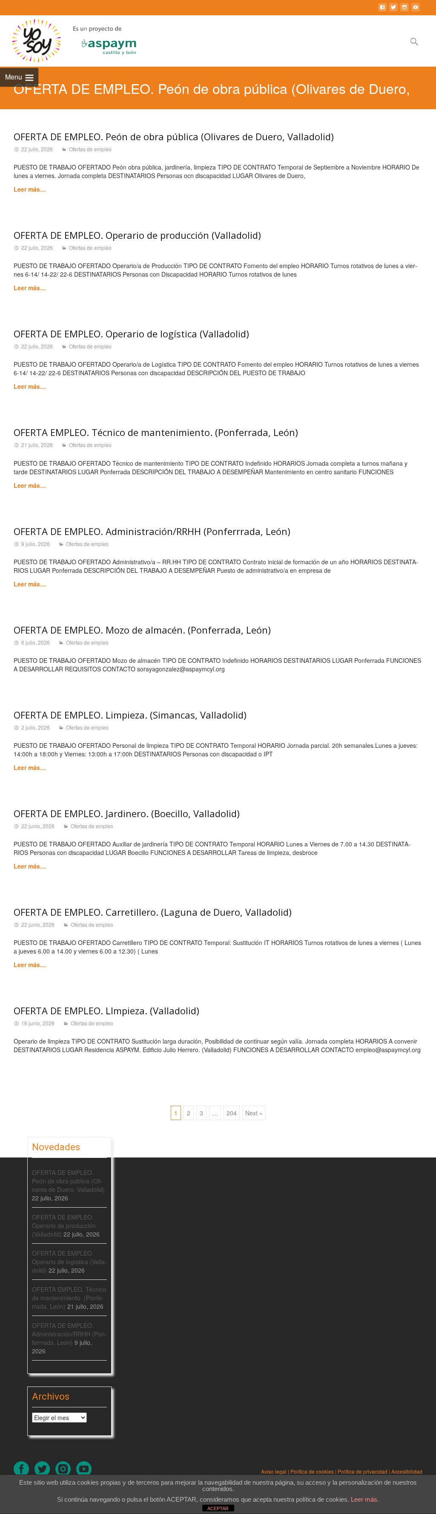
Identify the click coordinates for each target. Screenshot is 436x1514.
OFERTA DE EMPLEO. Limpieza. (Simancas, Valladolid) (130, 714)
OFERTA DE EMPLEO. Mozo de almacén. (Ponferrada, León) (142, 629)
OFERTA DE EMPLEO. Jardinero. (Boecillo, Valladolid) (127, 813)
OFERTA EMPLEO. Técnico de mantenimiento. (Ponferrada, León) (156, 432)
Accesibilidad (406, 1471)
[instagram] (404, 10)
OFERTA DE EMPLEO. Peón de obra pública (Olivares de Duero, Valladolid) (174, 136)
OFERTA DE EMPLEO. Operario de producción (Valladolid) (137, 235)
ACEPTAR (218, 1508)
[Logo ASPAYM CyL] (98, 38)
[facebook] (382, 10)
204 (232, 1113)
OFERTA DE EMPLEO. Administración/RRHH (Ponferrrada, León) (152, 531)
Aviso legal (274, 1471)
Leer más (364, 1499)
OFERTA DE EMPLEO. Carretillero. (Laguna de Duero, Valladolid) (153, 912)
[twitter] (393, 10)
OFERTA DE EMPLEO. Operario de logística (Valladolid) (131, 333)
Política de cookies (312, 1471)
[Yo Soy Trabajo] (30, 40)
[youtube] (415, 10)
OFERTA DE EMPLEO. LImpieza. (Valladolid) (106, 1010)
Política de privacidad (362, 1471)
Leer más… (30, 189)
